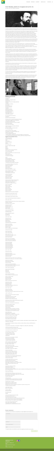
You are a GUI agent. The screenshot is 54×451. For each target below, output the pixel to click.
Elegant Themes (11, 449)
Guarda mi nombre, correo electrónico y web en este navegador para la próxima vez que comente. (19, 429)
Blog (13, 8)
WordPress (21, 449)
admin (7, 8)
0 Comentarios (17, 8)
